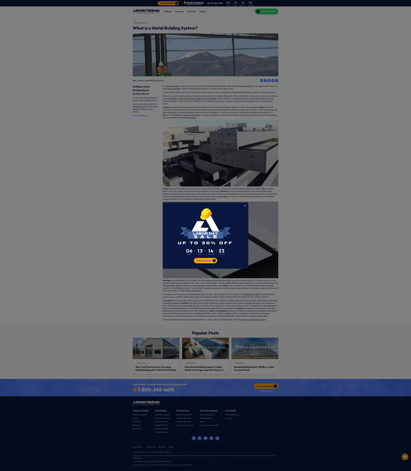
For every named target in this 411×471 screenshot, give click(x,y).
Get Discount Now (204, 261)
